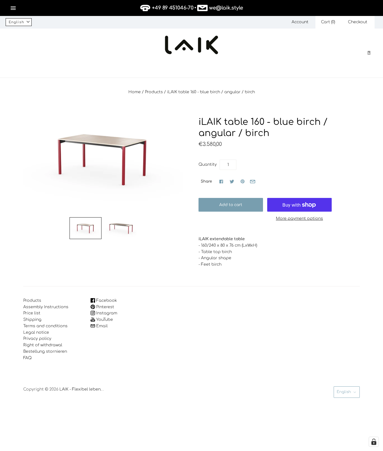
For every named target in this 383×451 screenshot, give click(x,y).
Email (101, 326)
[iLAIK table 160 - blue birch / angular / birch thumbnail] (85, 228)
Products (154, 92)
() (328, 22)
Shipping (32, 319)
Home (134, 92)
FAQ (27, 358)
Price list (31, 313)
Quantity (208, 164)
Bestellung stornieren (45, 351)
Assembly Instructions (45, 307)
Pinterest (104, 307)
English (344, 392)
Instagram (106, 313)
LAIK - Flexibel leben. (80, 389)
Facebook (106, 300)
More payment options (299, 218)
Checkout (357, 22)
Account (300, 22)
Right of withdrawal (42, 345)
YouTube (104, 319)
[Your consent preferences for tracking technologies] (374, 442)
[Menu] (13, 8)
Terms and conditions (45, 326)
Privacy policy (37, 339)
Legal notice (36, 332)
